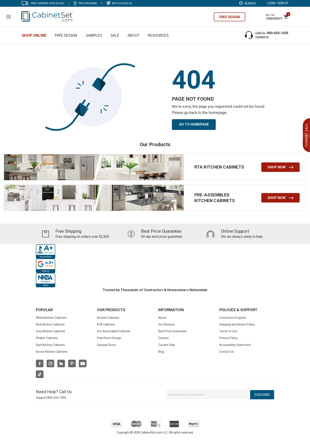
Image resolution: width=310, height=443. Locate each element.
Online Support (235, 231)
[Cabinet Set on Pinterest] (72, 363)
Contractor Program (232, 317)
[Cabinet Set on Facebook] (39, 363)
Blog (161, 351)
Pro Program (88, 3)
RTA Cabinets (106, 324)
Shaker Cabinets (47, 338)
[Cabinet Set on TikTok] (39, 374)
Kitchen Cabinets (108, 317)
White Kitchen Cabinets (51, 317)
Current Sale (166, 345)
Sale (115, 35)
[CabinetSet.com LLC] (47, 16)
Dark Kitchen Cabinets (50, 345)
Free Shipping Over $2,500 (47, 3)
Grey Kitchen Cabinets (50, 331)
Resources (158, 35)
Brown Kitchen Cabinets (51, 351)
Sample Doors (106, 345)
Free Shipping (68, 231)
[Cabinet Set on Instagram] (50, 363)
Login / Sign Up (277, 3)
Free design (229, 17)
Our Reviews (166, 324)
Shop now (277, 167)
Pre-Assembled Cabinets (113, 331)
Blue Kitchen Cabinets (50, 324)
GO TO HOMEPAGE (194, 124)
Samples (94, 35)
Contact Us (262, 36)
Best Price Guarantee (161, 231)
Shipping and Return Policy (237, 324)
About (133, 35)
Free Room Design (109, 338)
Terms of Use (228, 331)
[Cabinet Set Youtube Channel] (82, 363)
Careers (163, 338)
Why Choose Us (122, 3)
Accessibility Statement (235, 345)
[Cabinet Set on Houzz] (61, 363)
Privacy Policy (228, 338)
